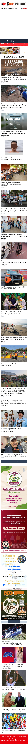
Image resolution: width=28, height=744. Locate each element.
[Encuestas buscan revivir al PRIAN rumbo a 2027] (14, 721)
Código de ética (22, 736)
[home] (14, 3)
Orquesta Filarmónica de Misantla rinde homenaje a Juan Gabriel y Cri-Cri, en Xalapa (13, 44)
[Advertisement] (14, 24)
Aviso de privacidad (7, 736)
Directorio (15, 736)
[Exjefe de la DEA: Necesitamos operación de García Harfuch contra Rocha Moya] (14, 699)
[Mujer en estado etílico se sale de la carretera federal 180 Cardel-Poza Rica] (14, 632)
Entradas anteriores (15, 462)
